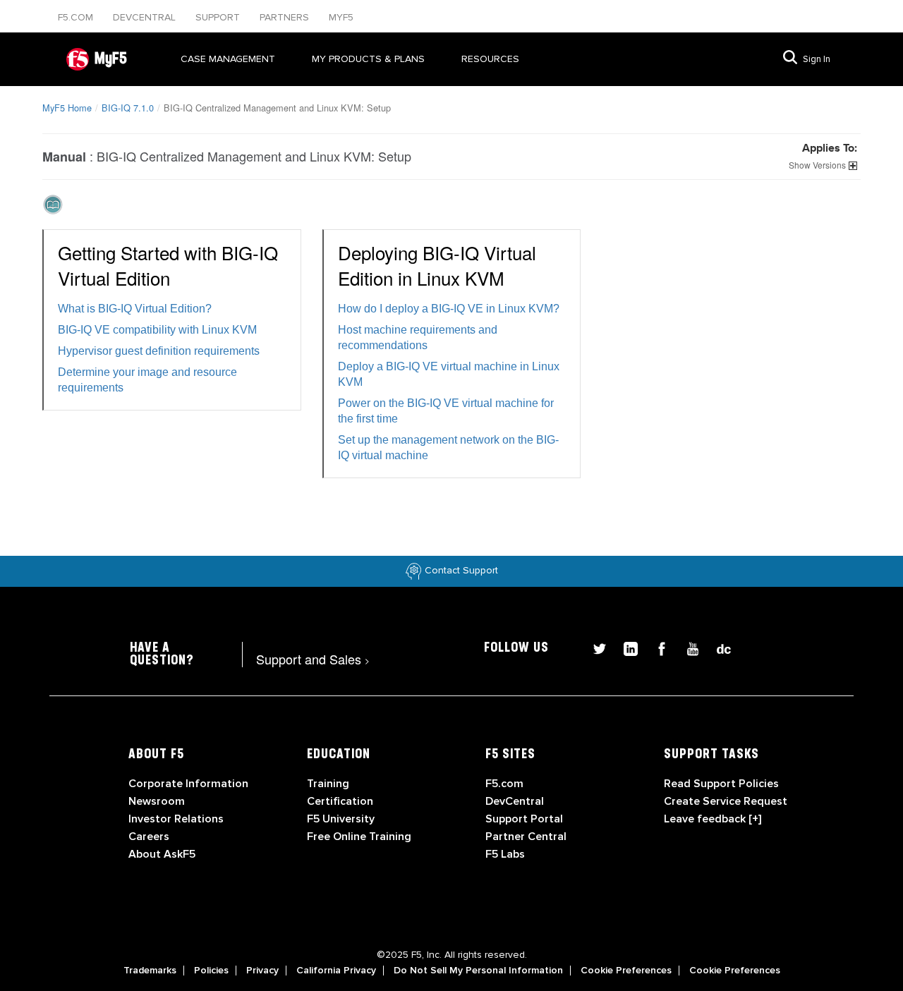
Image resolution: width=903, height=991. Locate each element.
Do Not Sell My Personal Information (478, 970)
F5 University (341, 819)
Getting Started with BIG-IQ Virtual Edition (168, 265)
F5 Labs (505, 854)
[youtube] (687, 647)
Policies (211, 970)
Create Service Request (725, 801)
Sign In (816, 59)
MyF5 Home (67, 107)
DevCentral (514, 801)
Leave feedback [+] (712, 819)
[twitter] (594, 647)
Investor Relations (176, 819)
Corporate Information (188, 784)
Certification (340, 801)
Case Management (228, 59)
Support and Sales (313, 658)
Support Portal (524, 819)
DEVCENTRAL (145, 17)
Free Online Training (359, 836)
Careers (148, 836)
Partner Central (525, 836)
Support (219, 17)
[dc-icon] (717, 647)
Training (328, 784)
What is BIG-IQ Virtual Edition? (135, 309)
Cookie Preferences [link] (626, 970)
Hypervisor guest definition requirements (159, 351)
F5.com (77, 17)
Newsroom (156, 801)
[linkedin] (625, 647)
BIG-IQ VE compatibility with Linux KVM (157, 330)
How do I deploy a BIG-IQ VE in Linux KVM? (448, 309)
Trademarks (149, 970)
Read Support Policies (721, 784)
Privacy (262, 970)
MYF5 (341, 17)
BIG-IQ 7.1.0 (128, 107)
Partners (286, 17)
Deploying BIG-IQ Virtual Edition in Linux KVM (437, 265)
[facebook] (656, 647)
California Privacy (336, 970)
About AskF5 (161, 854)
